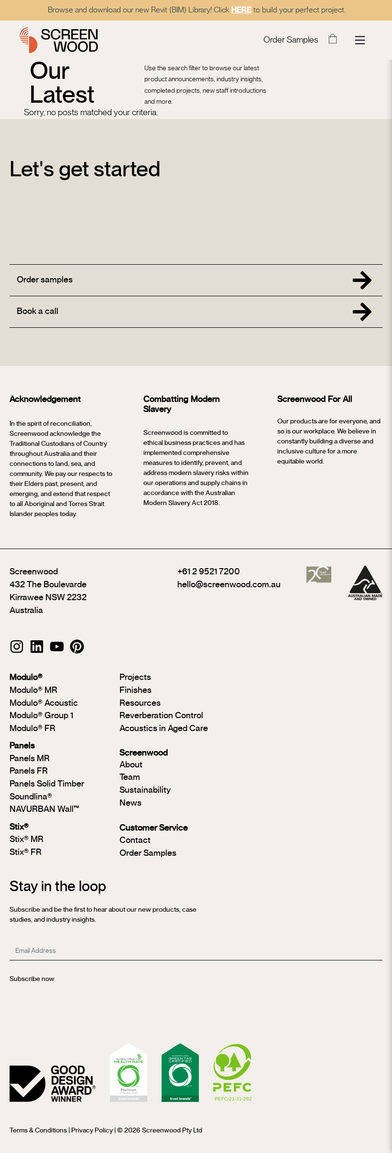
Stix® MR (27, 839)
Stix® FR (26, 852)
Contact (135, 840)
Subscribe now (32, 979)
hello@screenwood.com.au (229, 585)
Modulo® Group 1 (41, 715)
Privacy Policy (92, 1130)
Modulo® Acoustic (44, 703)
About (131, 765)
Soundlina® (31, 797)
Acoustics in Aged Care (164, 728)
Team (130, 777)
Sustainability (145, 790)
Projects (135, 677)
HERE (241, 10)
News (131, 803)
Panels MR (30, 758)
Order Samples (290, 40)
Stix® (19, 827)
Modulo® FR (32, 728)
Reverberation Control (161, 715)
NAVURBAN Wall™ (44, 809)
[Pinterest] (77, 646)
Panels (22, 746)
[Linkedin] (37, 646)
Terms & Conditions (38, 1130)
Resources (140, 703)
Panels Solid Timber (47, 784)
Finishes (136, 690)
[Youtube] (57, 646)
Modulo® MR (33, 690)
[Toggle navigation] (360, 40)
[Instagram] (17, 646)
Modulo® (26, 677)
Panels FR (29, 771)
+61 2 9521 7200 (208, 572)
